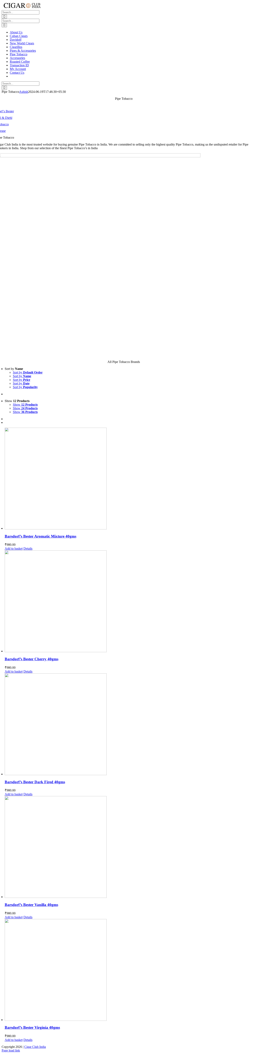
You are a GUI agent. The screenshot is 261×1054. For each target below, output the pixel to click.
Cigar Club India (35, 1047)
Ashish (23, 91)
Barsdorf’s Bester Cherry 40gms (31, 659)
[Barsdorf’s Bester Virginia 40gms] (128, 970)
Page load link (11, 1050)
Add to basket (14, 548)
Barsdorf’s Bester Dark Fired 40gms (35, 782)
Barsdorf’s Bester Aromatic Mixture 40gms (40, 536)
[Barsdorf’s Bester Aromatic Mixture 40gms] (128, 479)
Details (27, 548)
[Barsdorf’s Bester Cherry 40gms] (128, 601)
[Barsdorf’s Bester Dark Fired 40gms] (128, 724)
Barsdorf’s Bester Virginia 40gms (32, 1027)
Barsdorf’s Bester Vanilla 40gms (31, 905)
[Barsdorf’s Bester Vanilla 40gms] (128, 847)
